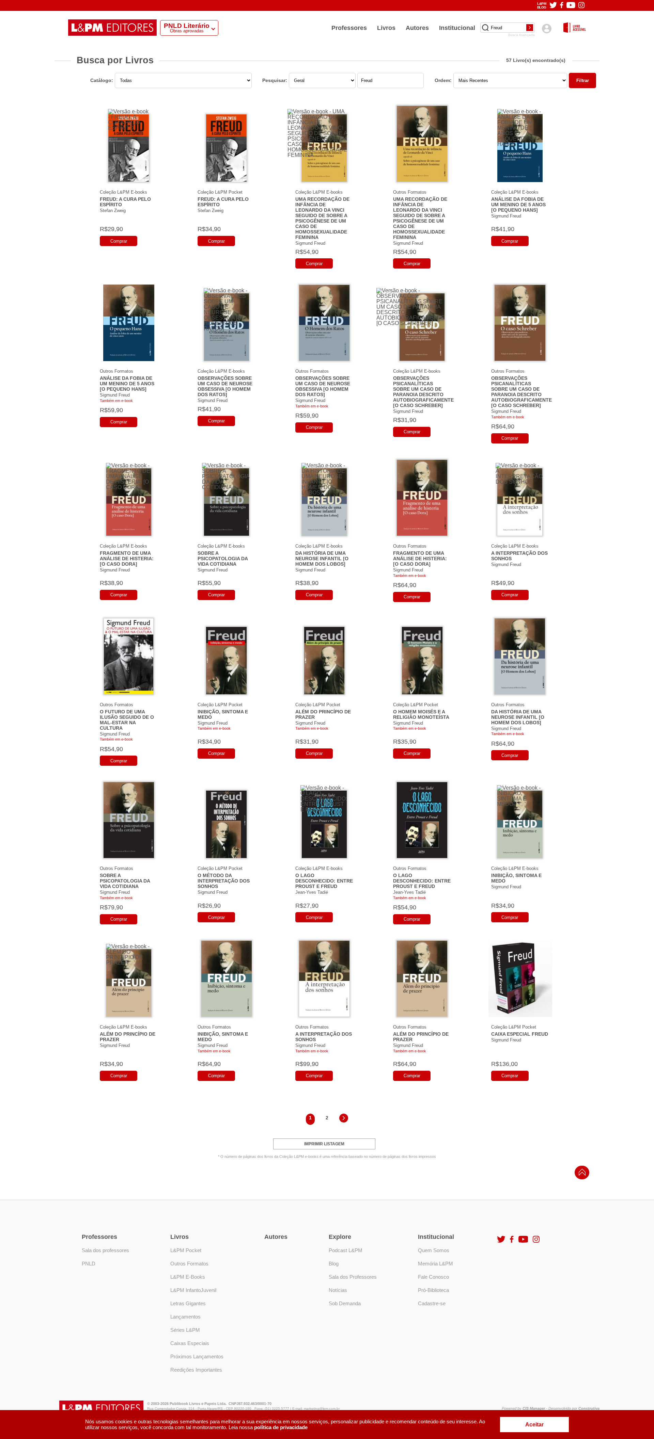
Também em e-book (116, 401)
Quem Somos (433, 1250)
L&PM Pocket (185, 1250)
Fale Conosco (433, 1277)
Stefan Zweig (113, 210)
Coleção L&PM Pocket (220, 192)
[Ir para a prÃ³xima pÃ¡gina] (343, 1119)
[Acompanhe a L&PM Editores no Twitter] (553, 5)
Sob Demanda (345, 1303)
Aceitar (534, 1424)
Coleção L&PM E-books (123, 192)
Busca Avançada (521, 35)
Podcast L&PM (345, 1250)
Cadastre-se (432, 1303)
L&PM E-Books (187, 1277)
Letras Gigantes (188, 1303)
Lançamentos (185, 1317)
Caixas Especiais (189, 1343)
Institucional (457, 28)
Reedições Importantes (196, 1370)
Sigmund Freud (310, 243)
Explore (340, 1236)
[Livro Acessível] (574, 28)
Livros (386, 28)
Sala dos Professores (353, 1277)
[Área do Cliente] (546, 28)
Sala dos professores (105, 1250)
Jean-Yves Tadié (311, 892)
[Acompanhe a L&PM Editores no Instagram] (581, 5)
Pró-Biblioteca (433, 1290)
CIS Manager (534, 1408)
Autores (417, 28)
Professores (349, 28)
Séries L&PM (185, 1330)
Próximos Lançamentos (196, 1356)
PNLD (88, 1263)
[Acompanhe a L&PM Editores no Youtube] (571, 5)
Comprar (118, 241)
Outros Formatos (409, 192)
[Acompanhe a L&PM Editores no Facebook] (561, 5)
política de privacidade (281, 1427)
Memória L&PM (435, 1263)
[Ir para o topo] (580, 1174)
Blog (334, 1263)
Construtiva (589, 1408)
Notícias (338, 1290)
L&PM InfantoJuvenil (193, 1290)
